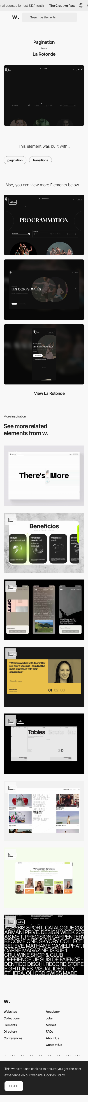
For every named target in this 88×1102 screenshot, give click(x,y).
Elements (10, 1025)
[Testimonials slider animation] (44, 677)
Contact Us (54, 1045)
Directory (10, 1031)
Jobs (49, 1018)
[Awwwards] (15, 17)
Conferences (13, 1038)
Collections (12, 1018)
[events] (44, 225)
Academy (53, 1011)
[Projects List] (44, 945)
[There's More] (44, 476)
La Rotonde (44, 54)
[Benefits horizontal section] (44, 543)
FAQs (49, 1031)
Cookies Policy (54, 1075)
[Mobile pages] (44, 610)
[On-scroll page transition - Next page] (44, 811)
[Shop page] (44, 743)
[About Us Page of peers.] (44, 877)
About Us (52, 1038)
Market (51, 1025)
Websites (10, 1011)
